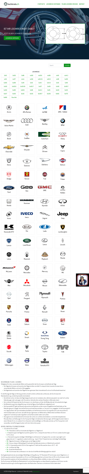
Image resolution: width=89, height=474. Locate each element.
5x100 (66, 79)
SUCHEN (67, 65)
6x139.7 (40, 94)
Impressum (76, 471)
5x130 (57, 86)
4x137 (14, 79)
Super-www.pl (36, 471)
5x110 (22, 83)
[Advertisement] (21, 66)
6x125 (66, 90)
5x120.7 (31, 86)
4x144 (22, 79)
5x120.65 (22, 86)
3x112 (5, 75)
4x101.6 (40, 75)
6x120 (57, 90)
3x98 (22, 75)
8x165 (57, 94)
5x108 (14, 83)
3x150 (14, 75)
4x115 (5, 79)
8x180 (5, 97)
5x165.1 (23, 90)
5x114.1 (40, 83)
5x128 (48, 86)
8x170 (66, 94)
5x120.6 (14, 86)
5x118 (66, 83)
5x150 (5, 90)
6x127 (5, 94)
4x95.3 (49, 79)
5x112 (31, 83)
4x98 (57, 79)
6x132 (22, 94)
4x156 (31, 79)
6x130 (14, 94)
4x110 (57, 75)
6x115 (48, 90)
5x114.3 (49, 83)
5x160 (14, 90)
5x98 (31, 90)
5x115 (57, 83)
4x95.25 (40, 79)
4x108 (48, 75)
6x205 (49, 94)
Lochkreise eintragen (12, 38)
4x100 (31, 75)
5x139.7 (66, 86)
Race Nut (14, 97)
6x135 (31, 94)
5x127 (40, 86)
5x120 (5, 86)
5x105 (5, 83)
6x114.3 (40, 90)
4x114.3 (66, 75)
